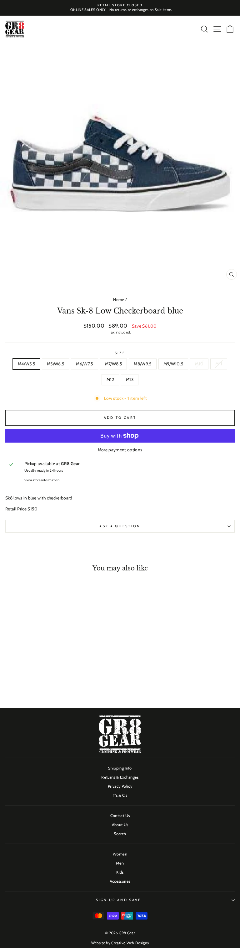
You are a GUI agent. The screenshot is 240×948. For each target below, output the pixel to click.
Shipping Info (120, 768)
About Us (120, 824)
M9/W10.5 (173, 363)
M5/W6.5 (55, 363)
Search (120, 833)
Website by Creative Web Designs (120, 942)
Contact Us (120, 815)
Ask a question (119, 526)
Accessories (120, 881)
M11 (218, 363)
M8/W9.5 (142, 363)
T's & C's (120, 795)
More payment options (120, 449)
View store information (42, 480)
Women (120, 854)
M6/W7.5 (84, 363)
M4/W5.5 (26, 363)
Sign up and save (118, 900)
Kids (119, 872)
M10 (199, 363)
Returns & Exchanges (120, 777)
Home (118, 299)
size (120, 353)
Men (120, 863)
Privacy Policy (120, 786)
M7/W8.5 (113, 363)
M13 (129, 379)
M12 (110, 379)
